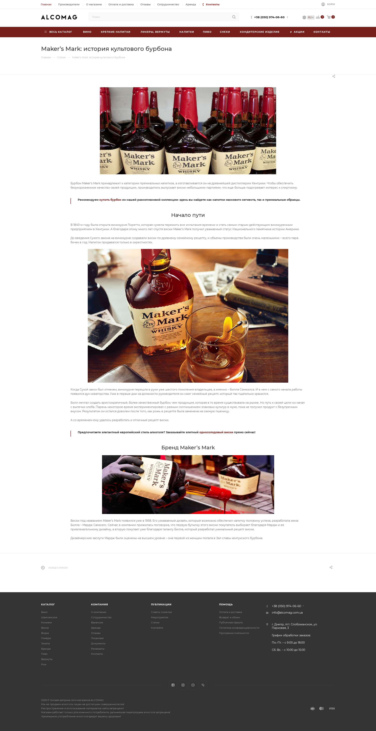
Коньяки (46, 622)
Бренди (46, 648)
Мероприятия (159, 617)
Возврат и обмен (229, 617)
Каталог (48, 604)
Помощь (226, 604)
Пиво (44, 653)
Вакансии (97, 622)
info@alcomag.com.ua (287, 612)
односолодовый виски (216, 432)
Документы (98, 643)
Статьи (155, 622)
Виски (45, 627)
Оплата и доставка (230, 612)
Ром (43, 664)
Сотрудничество (101, 617)
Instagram (183, 685)
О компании (98, 612)
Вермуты (46, 659)
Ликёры (46, 638)
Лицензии (97, 638)
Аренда (95, 627)
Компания (99, 604)
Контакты (97, 653)
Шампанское (49, 617)
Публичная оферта (231, 622)
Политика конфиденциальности (239, 627)
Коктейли (157, 627)
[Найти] (234, 17)
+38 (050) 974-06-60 (269, 17)
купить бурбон (110, 200)
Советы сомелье (161, 612)
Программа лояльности (234, 633)
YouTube (193, 685)
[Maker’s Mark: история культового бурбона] (188, 130)
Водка (45, 633)
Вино (44, 612)
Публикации (161, 604)
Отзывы (96, 633)
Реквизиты (98, 648)
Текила (45, 643)
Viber (203, 685)
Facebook (173, 685)
